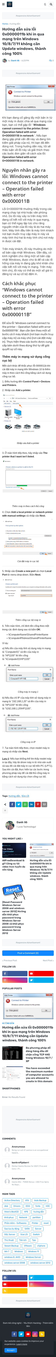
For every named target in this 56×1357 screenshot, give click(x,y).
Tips (34, 1240)
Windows (18, 1251)
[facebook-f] (14, 973)
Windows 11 (33, 1251)
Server (38, 1228)
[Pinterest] (38, 804)
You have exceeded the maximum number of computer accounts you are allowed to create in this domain (40, 1075)
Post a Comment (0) (28, 953)
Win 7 (6, 1251)
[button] (3, 4)
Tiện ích (23, 1240)
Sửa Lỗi (25, 796)
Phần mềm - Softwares (15, 1223)
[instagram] (14, 980)
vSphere (41, 1246)
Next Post (47, 961)
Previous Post (10, 961)
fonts (37, 1206)
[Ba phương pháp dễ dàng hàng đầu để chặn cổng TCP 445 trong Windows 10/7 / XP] (12, 1053)
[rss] (14, 1291)
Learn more (21, 1344)
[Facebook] (12, 804)
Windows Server (33, 1257)
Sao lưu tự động (11, 1228)
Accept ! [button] (11, 1350)
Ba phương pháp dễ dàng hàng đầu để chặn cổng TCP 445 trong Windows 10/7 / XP (39, 1054)
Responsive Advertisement (28, 16)
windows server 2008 (14, 1263)
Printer (35, 1223)
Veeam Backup (11, 1246)
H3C (48, 1206)
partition (36, 1217)
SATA (27, 1228)
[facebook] (14, 1277)
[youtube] (41, 973)
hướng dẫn (15, 24)
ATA (27, 1200)
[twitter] (41, 980)
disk (6, 1206)
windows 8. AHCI (12, 1257)
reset (46, 1223)
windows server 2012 (40, 1263)
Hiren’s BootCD (11, 1211)
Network (23, 1217)
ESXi (28, 1206)
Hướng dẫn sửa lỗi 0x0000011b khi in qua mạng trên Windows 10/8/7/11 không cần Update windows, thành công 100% (41, 870)
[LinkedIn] (31, 804)
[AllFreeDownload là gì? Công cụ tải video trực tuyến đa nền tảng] (14, 850)
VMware (28, 1246)
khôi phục (9, 1217)
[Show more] (5, 810)
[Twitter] (19, 804)
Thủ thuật (9, 1240)
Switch (36, 1234)
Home (5, 24)
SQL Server (9, 1234)
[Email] (44, 804)
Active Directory (12, 1200)
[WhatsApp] (25, 804)
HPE (26, 1211)
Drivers (16, 1206)
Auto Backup (40, 1200)
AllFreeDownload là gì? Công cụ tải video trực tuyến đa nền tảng (13, 865)
